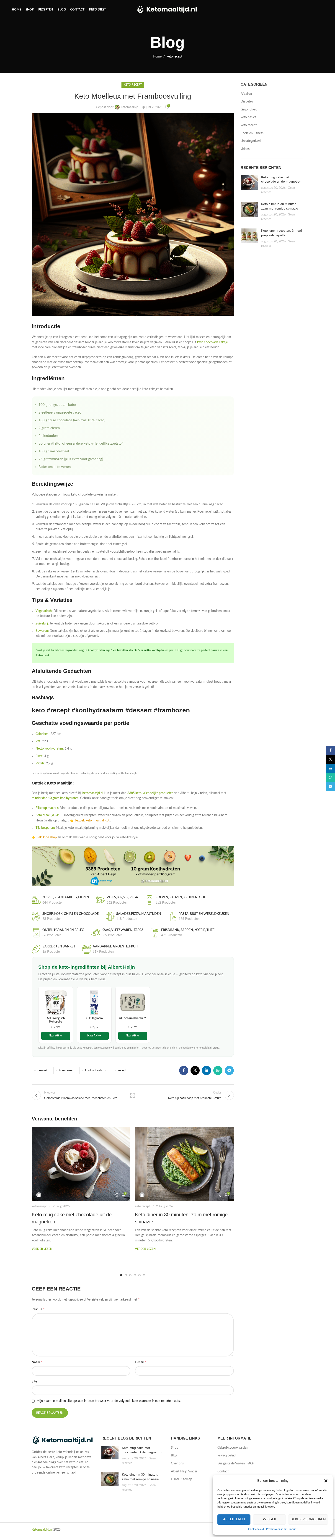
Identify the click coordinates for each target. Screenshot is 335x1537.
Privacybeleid (226, 1455)
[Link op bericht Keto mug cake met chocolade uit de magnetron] (81, 1164)
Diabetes (247, 101)
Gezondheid (249, 109)
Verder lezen (42, 1249)
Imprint (293, 1529)
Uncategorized (251, 141)
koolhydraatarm (95, 1070)
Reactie (38, 1309)
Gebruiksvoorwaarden (232, 1447)
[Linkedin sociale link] (206, 1070)
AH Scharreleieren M (132, 1018)
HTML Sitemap (181, 1479)
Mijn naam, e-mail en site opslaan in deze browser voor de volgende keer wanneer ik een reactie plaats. (108, 1401)
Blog (174, 1455)
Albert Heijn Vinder (184, 1471)
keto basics (248, 117)
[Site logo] (167, 9)
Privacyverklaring (276, 1529)
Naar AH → (55, 1035)
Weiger (269, 1519)
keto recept (174, 56)
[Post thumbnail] (249, 185)
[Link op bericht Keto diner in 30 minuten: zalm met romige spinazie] (184, 1164)
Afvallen (246, 93)
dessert (42, 1070)
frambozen (66, 1070)
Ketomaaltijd (129, 107)
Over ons (177, 1463)
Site (34, 1381)
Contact (223, 1471)
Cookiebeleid (256, 1529)
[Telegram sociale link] (229, 1070)
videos (245, 149)
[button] (326, 1481)
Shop (174, 1447)
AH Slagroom (94, 1018)
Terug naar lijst (132, 1095)
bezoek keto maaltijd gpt (92, 820)
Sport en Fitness (252, 133)
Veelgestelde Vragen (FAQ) (235, 1463)
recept (122, 1070)
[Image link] (63, 1440)
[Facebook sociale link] (183, 1070)
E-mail (140, 1362)
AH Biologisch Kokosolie (56, 1020)
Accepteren (234, 1519)
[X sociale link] (195, 1070)
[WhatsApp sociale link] (217, 1070)
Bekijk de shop (46, 837)
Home (157, 56)
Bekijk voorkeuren (308, 1519)
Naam (37, 1362)
